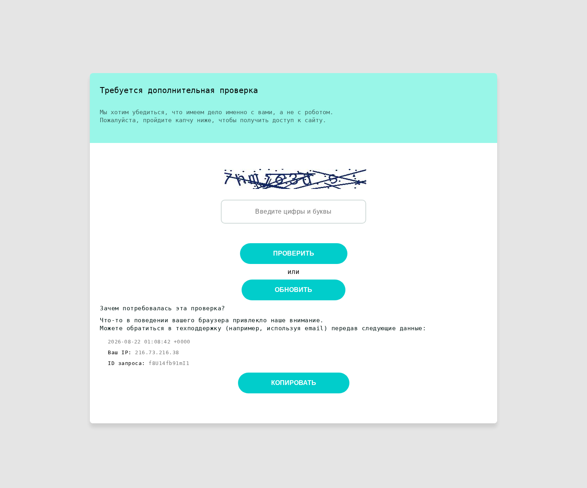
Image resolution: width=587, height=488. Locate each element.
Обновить (293, 289)
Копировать (293, 382)
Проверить (293, 253)
